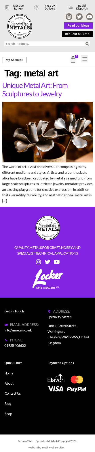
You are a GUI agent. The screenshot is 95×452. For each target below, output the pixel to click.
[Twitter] (79, 16)
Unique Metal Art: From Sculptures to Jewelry (35, 89)
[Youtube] (89, 16)
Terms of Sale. (26, 441)
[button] (84, 58)
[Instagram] (69, 16)
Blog (8, 403)
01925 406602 (15, 345)
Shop (8, 413)
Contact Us (13, 393)
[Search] (87, 43)
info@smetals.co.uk (18, 330)
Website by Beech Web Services (46, 447)
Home (9, 373)
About (9, 383)
